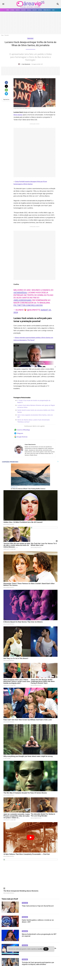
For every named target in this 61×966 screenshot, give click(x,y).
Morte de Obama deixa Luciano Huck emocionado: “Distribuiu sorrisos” (33, 421)
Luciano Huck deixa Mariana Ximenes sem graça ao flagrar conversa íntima (36, 406)
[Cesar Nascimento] (19, 64)
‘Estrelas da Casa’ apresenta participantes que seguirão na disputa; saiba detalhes (38, 963)
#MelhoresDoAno (22, 300)
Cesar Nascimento (26, 64)
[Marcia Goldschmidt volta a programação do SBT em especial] (10, 935)
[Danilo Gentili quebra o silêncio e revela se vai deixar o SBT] (10, 921)
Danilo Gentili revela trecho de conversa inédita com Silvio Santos (35, 411)
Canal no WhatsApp (23, 430)
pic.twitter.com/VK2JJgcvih (28, 305)
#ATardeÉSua (20, 292)
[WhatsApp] (6, 90)
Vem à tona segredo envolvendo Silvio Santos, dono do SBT (35, 416)
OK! (46, 949)
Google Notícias (22, 437)
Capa (2, 35)
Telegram (20, 433)
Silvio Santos (18, 115)
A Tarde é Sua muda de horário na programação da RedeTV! (33, 401)
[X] (6, 86)
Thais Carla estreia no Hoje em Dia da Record (37, 906)
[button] (53, 4)
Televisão (6, 35)
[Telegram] (6, 93)
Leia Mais (40, 949)
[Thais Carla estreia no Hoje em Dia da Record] (10, 907)
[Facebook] (6, 82)
